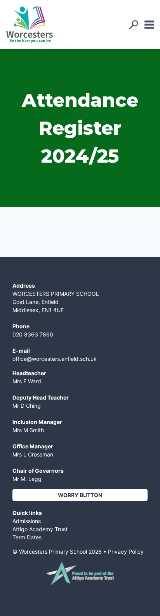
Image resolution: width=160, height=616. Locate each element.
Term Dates (27, 537)
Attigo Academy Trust (40, 529)
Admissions (26, 521)
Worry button (80, 495)
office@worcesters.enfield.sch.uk (54, 358)
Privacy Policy (126, 551)
